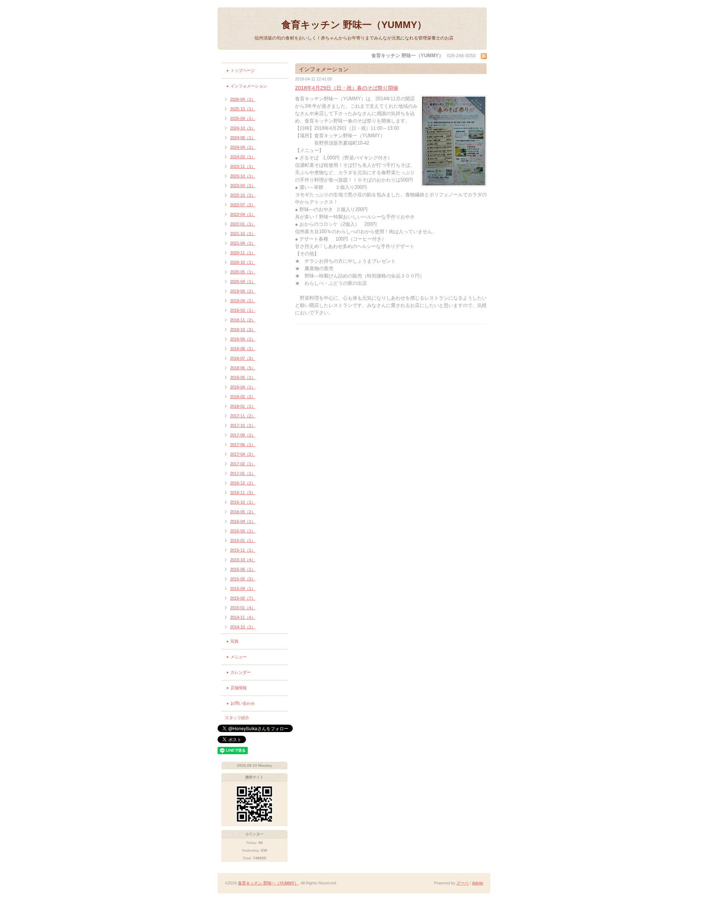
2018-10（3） (242, 329)
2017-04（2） (242, 454)
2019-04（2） (242, 301)
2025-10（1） (242, 109)
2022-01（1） (242, 224)
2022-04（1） (242, 214)
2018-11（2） (242, 320)
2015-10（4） (242, 560)
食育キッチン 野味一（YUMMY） (354, 24)
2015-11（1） (242, 550)
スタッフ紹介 (237, 717)
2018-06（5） (242, 368)
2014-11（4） (242, 617)
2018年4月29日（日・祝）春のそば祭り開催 (346, 88)
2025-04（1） (242, 118)
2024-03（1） (242, 157)
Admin (477, 883)
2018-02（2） (242, 396)
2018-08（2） (242, 348)
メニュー (238, 657)
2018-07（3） (242, 358)
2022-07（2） (242, 205)
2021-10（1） (242, 233)
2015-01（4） (242, 608)
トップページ (242, 70)
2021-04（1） (242, 243)
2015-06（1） (242, 569)
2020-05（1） (242, 272)
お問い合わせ (242, 703)
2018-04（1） (242, 387)
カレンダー (240, 672)
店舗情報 (238, 688)
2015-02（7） (242, 598)
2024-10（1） (242, 128)
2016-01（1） (242, 540)
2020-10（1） (242, 262)
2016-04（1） (242, 521)
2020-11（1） (242, 253)
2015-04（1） (242, 588)
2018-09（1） (242, 339)
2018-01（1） (242, 406)
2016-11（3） (242, 492)
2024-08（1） (242, 137)
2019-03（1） (242, 310)
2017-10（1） (242, 425)
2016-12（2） (242, 483)
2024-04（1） (242, 147)
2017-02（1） (242, 464)
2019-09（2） (242, 291)
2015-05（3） (242, 579)
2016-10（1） (242, 502)
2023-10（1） (242, 176)
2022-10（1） (242, 195)
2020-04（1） (242, 281)
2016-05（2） (242, 512)
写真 (234, 641)
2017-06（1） (242, 444)
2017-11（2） (242, 416)
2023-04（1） (242, 185)
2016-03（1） (242, 531)
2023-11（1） (242, 166)
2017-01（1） (242, 473)
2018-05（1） (242, 377)
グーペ (463, 883)
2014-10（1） (242, 627)
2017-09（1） (242, 435)
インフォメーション (248, 86)
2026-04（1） (242, 99)
